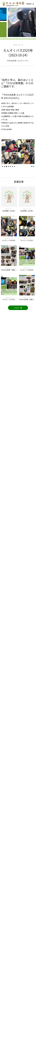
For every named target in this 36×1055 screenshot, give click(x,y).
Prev (4, 151)
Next (32, 151)
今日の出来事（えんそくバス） (18, 60)
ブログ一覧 (18, 308)
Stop (33, 166)
